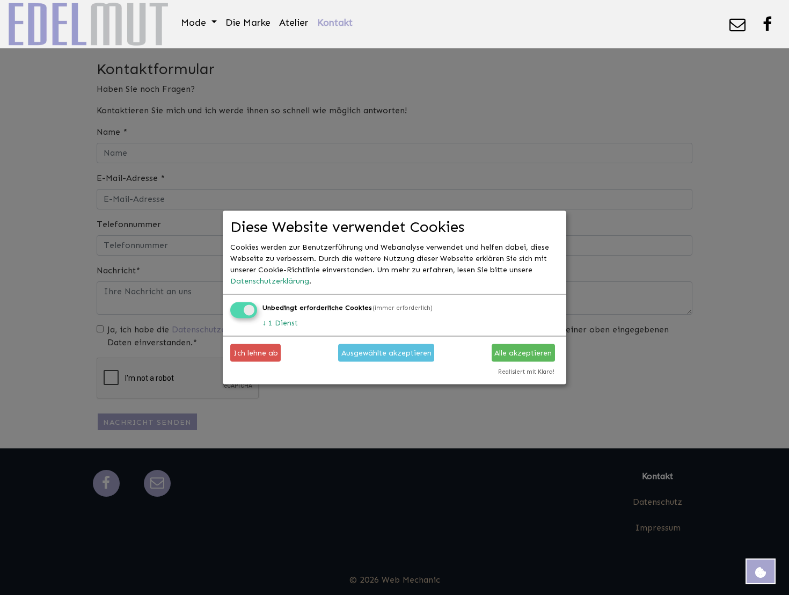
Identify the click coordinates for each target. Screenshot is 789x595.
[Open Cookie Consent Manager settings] (761, 571)
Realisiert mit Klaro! (526, 372)
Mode (195, 22)
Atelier (294, 22)
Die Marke (248, 22)
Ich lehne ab (255, 352)
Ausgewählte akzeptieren (386, 352)
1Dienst (280, 323)
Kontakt (335, 22)
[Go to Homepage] (88, 24)
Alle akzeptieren (523, 352)
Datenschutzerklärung (269, 281)
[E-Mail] (737, 24)
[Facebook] (767, 24)
